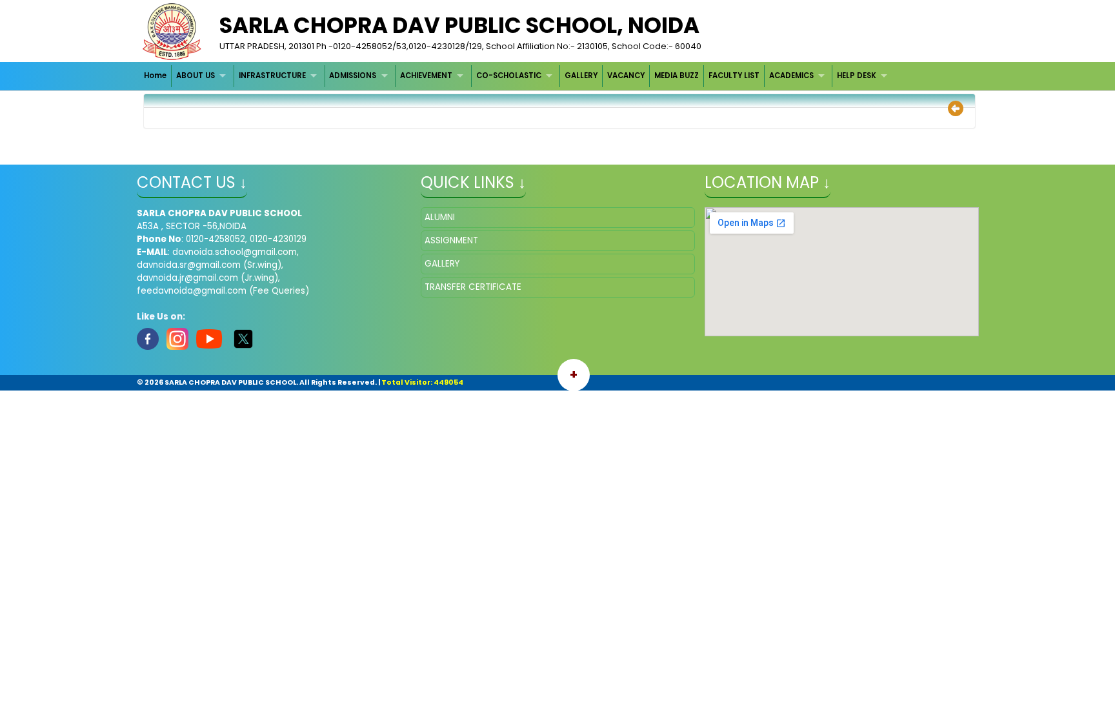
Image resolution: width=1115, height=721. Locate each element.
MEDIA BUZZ (676, 75)
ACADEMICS (791, 75)
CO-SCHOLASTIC (508, 75)
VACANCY (626, 75)
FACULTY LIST (733, 75)
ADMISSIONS (352, 75)
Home (155, 75)
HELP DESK (856, 75)
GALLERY (581, 75)
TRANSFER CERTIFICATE (473, 287)
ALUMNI (440, 217)
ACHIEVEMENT (426, 75)
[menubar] (517, 75)
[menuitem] (156, 75)
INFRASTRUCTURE (272, 75)
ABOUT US (195, 75)
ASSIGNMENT (451, 240)
